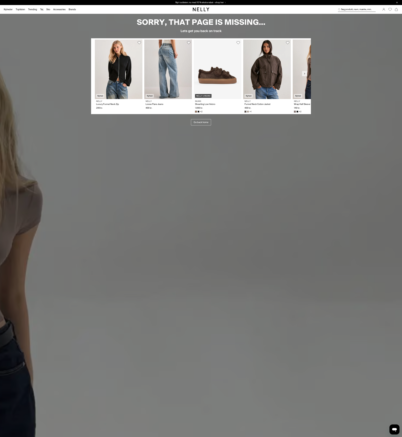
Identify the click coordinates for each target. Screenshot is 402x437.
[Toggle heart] (139, 43)
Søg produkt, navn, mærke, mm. (356, 9)
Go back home (201, 122)
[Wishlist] (390, 9)
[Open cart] (396, 9)
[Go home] (201, 9)
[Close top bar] (396, 2)
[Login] (384, 9)
